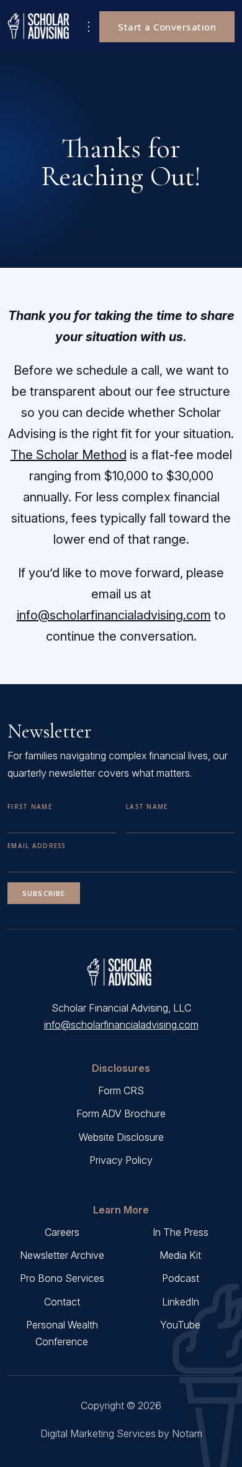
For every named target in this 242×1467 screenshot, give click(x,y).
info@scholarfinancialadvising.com (114, 615)
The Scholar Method (69, 454)
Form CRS (121, 1090)
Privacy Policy (121, 1160)
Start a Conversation (167, 27)
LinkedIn (180, 1302)
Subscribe (43, 893)
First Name (29, 806)
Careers (62, 1232)
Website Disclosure (121, 1137)
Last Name (147, 806)
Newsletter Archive (62, 1255)
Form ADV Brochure (121, 1113)
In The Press (180, 1232)
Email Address (36, 845)
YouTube (180, 1324)
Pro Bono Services (62, 1278)
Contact (62, 1302)
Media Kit (180, 1255)
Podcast (180, 1278)
